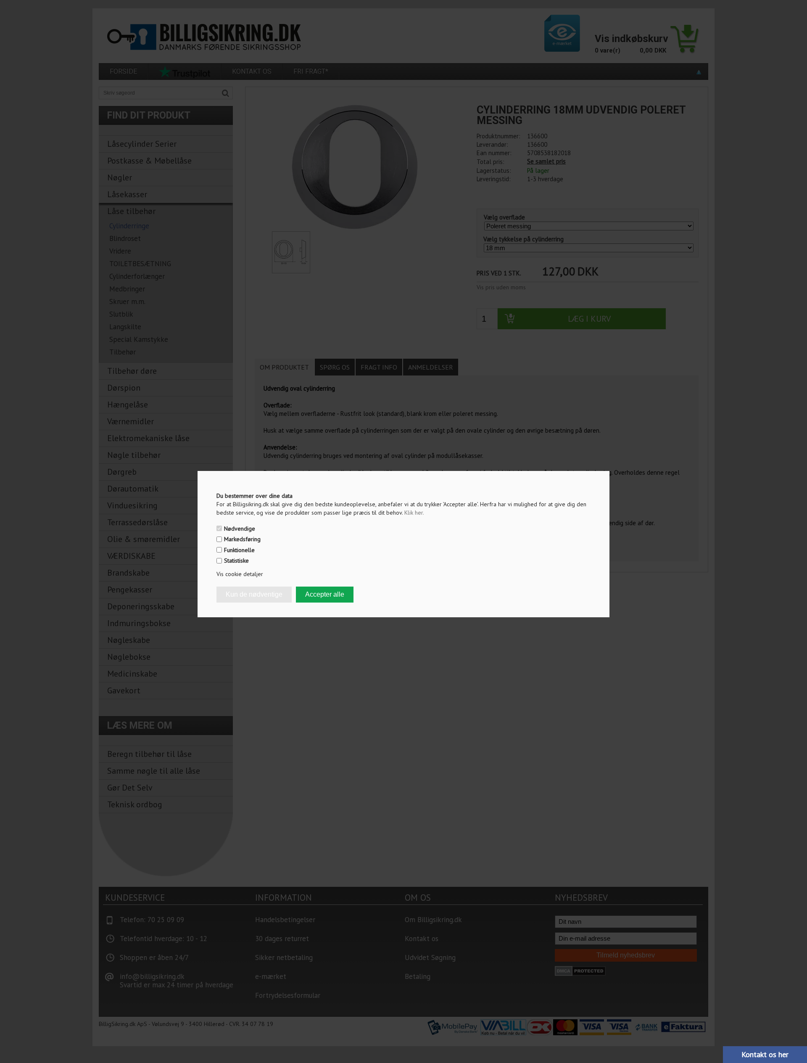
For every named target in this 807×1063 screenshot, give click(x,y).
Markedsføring (242, 539)
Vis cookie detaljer (239, 574)
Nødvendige (239, 528)
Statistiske (236, 560)
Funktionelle (239, 550)
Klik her (414, 512)
